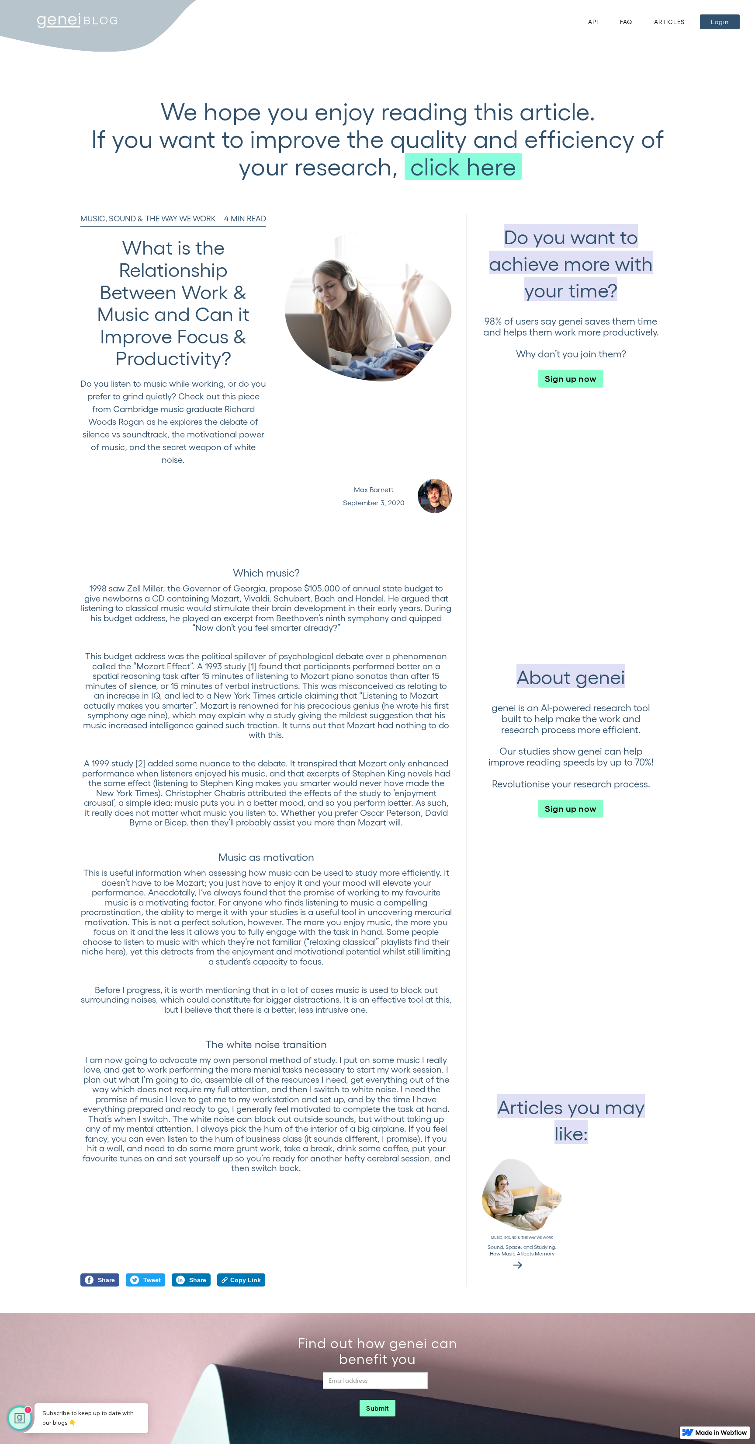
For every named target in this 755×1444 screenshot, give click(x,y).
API (593, 21)
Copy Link (245, 1279)
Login (720, 21)
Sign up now (571, 378)
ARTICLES (669, 21)
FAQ (626, 21)
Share (106, 1279)
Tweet (152, 1279)
